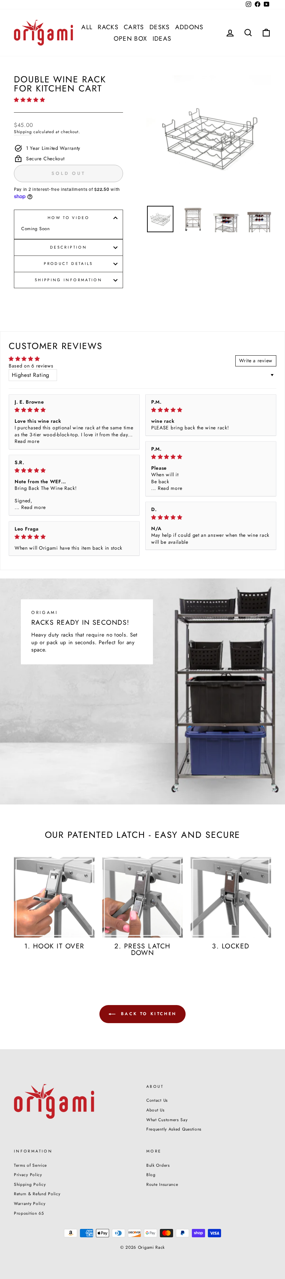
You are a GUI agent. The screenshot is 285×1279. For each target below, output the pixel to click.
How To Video (68, 217)
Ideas (162, 38)
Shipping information (68, 280)
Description (68, 247)
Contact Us (157, 1100)
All (86, 27)
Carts (134, 27)
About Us (155, 1110)
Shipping (23, 132)
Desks (159, 27)
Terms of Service (30, 1165)
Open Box (130, 38)
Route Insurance (162, 1184)
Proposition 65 (29, 1213)
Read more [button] (27, 441)
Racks (108, 27)
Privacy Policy (28, 1174)
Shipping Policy (30, 1184)
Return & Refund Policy (37, 1194)
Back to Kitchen (147, 1013)
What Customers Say (167, 1120)
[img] (74, 410)
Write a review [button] (255, 360)
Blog (151, 1174)
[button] (29, 99)
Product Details (68, 263)
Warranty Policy (30, 1203)
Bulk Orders (158, 1165)
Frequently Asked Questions (174, 1129)
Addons (189, 27)
